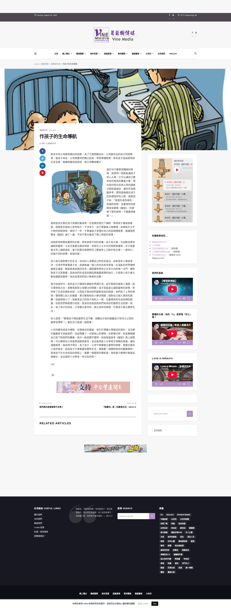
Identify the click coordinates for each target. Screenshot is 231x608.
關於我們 (38, 514)
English (170, 515)
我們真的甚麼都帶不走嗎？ (51, 407)
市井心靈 (171, 541)
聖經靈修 (135, 53)
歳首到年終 (165, 550)
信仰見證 (94, 53)
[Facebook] (169, 17)
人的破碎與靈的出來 (161, 251)
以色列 (148, 53)
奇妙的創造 (172, 537)
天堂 (162, 537)
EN (162, 515)
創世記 (182, 528)
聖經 (162, 568)
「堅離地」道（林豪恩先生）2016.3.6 (119, 407)
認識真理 (107, 53)
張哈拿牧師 (182, 541)
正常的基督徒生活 (160, 248)
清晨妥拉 (185, 550)
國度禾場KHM (176, 532)
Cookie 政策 (39, 527)
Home (36, 64)
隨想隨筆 (80, 53)
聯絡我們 (38, 523)
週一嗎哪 (189, 568)
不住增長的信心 (159, 255)
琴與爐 (177, 559)
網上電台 (66, 53)
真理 (162, 563)
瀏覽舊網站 (39, 536)
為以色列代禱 (166, 559)
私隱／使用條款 (41, 531)
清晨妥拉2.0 (165, 554)
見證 (180, 568)
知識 (169, 563)
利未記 (173, 528)
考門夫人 (185, 563)
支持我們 (161, 53)
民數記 (175, 550)
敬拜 (162, 545)
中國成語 (164, 519)
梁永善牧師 (179, 545)
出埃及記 (164, 528)
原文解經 (164, 532)
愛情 (192, 541)
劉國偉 (191, 528)
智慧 (169, 545)
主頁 (56, 53)
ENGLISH (173, 53)
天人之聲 (189, 532)
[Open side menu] (35, 53)
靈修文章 (171, 572)
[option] (172, 185)
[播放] (156, 298)
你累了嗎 (164, 523)
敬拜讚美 (121, 53)
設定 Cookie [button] (143, 603)
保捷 (43, 143)
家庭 (162, 541)
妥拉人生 (190, 537)
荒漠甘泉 (171, 568)
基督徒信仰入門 (159, 242)
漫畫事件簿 (55, 64)
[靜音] (184, 298)
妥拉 (182, 537)
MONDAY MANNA (183, 515)
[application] (172, 289)
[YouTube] (173, 17)
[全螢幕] (188, 298)
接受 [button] (155, 604)
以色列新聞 (184, 519)
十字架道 (156, 245)
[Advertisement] (115, 6)
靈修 (162, 572)
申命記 (186, 559)
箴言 (176, 563)
